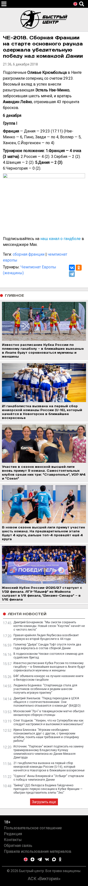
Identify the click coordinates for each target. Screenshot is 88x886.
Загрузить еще (44, 802)
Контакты (13, 839)
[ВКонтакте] (72, 268)
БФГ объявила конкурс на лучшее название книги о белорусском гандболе (48, 677)
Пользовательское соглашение (33, 828)
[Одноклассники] (79, 268)
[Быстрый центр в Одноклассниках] (60, 859)
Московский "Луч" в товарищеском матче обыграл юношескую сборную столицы (48, 713)
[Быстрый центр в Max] (54, 859)
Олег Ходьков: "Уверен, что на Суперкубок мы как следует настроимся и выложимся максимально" (48, 722)
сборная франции (28, 254)
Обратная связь (18, 845)
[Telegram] (72, 274)
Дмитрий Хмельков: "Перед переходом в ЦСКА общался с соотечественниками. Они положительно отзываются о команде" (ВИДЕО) (47, 702)
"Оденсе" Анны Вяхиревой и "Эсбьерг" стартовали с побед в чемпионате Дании (48, 777)
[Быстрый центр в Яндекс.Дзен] (32, 859)
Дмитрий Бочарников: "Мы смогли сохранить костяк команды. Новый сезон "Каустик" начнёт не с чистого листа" (49, 626)
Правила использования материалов (37, 851)
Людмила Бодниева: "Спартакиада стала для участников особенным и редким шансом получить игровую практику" (45, 689)
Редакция (13, 833)
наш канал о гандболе (60, 238)
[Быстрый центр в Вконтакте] (47, 859)
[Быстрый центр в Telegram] (39, 859)
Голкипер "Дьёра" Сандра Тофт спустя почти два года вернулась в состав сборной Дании (47, 646)
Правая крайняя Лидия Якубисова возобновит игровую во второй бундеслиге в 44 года (46, 637)
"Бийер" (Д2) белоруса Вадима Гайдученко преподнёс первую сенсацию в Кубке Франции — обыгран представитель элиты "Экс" (47, 789)
